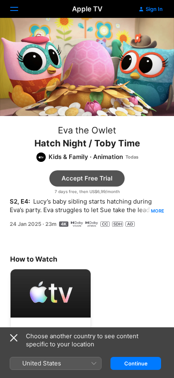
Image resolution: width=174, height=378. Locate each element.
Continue (136, 363)
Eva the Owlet (87, 130)
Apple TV (87, 9)
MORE (157, 211)
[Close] (13, 337)
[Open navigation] (19, 9)
